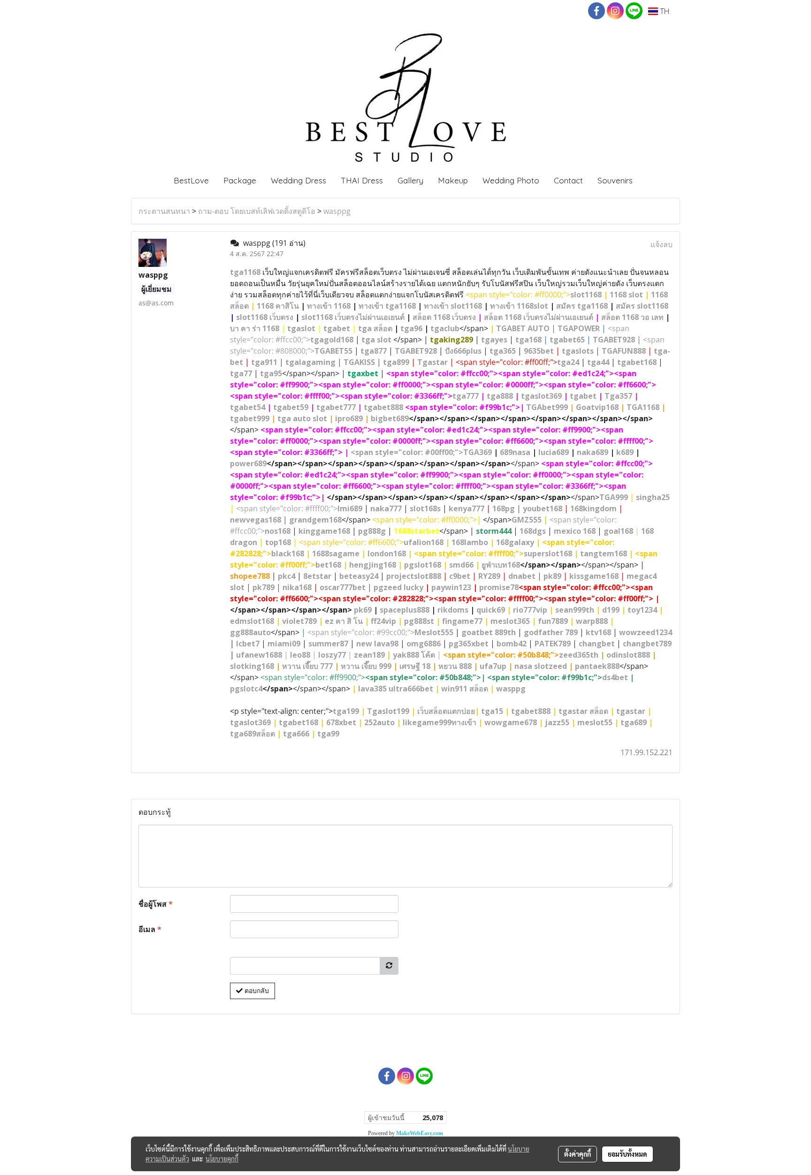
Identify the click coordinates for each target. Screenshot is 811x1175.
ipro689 (349, 418)
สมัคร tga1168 (582, 306)
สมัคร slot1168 (642, 306)
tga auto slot (302, 418)
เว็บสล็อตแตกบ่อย (446, 711)
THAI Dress (362, 180)
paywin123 (451, 587)
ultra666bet (411, 688)
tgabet (336, 328)
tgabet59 (290, 407)
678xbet (341, 722)
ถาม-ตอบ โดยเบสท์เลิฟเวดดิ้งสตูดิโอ (256, 211)
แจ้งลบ (661, 244)
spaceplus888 (404, 610)
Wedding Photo (510, 180)
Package (239, 180)
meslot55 (594, 722)
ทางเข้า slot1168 (453, 306)
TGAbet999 (547, 407)
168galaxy (515, 542)
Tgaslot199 (388, 711)
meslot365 (510, 621)
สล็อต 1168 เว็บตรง (444, 317)
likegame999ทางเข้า (439, 722)
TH (663, 11)
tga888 (500, 396)
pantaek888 (597, 666)
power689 (248, 463)
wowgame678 (510, 722)
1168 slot (626, 294)
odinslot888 (628, 655)
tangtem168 (603, 553)
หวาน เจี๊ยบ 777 (307, 666)
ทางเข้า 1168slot (519, 306)
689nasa (515, 452)
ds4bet (615, 677)
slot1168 (586, 294)
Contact (568, 180)
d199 (611, 610)
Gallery (410, 180)
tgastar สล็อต (583, 711)
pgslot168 (422, 565)
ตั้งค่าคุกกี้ (577, 1154)
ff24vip (383, 621)
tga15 (492, 711)
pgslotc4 (246, 688)
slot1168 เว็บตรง (264, 317)
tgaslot (301, 328)
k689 (625, 452)
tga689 (633, 722)
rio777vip (530, 610)
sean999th (574, 610)
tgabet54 (247, 407)
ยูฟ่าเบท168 (501, 565)
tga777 (465, 396)
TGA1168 (643, 407)
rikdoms (452, 610)
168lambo (469, 542)
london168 (386, 553)
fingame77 (462, 621)
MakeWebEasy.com (419, 1133)
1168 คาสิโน (278, 306)
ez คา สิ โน (344, 621)
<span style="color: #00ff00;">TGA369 (421, 452)
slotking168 (252, 666)
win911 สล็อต (464, 688)
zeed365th (578, 655)
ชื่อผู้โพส (155, 904)
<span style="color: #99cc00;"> (380, 632)
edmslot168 (252, 621)
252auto (379, 722)
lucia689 (553, 452)
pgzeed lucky (398, 587)
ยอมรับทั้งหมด (627, 1154)
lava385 (372, 688)
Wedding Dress (298, 180)
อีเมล (149, 929)
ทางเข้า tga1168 (387, 306)
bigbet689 (390, 418)
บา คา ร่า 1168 (254, 328)
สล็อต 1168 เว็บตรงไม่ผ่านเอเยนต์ (538, 317)
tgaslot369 (541, 396)
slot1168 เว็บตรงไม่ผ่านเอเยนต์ (353, 317)
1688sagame (336, 553)
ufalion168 (424, 542)
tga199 (346, 711)
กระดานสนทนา (164, 211)
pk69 (363, 610)
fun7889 (553, 621)
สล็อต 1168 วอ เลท (632, 317)
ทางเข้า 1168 (329, 306)
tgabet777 (336, 407)
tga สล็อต (375, 328)
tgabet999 (249, 418)
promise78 (499, 587)
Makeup (453, 180)
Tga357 (618, 396)
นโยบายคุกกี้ (222, 1158)
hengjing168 (372, 565)
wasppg (337, 211)
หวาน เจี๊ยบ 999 (366, 666)
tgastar (630, 711)
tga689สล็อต (252, 733)
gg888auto (250, 632)
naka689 (592, 452)
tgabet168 (298, 722)
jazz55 (557, 722)
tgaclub (444, 328)
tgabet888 (383, 407)
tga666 (296, 733)
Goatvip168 (597, 407)
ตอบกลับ (256, 990)
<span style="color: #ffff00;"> (299, 508)
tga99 (328, 733)
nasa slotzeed (540, 666)
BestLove (191, 180)
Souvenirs (615, 180)
